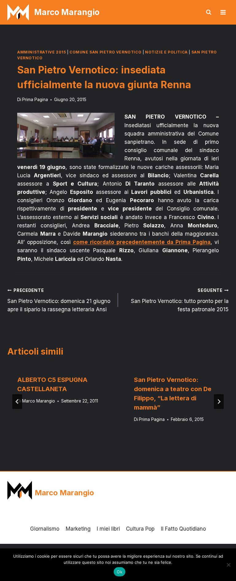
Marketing (78, 529)
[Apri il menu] (223, 12)
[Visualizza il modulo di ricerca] (208, 12)
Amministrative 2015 (41, 52)
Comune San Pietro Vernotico (105, 52)
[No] (228, 565)
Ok (119, 571)
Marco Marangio (38, 400)
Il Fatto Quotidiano (183, 529)
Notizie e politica (166, 52)
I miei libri (108, 529)
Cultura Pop (140, 529)
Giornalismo (44, 529)
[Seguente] (219, 401)
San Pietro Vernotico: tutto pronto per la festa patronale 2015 (180, 300)
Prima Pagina (35, 99)
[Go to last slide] (17, 401)
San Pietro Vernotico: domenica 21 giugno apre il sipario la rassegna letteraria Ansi (58, 300)
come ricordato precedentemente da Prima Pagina (141, 242)
